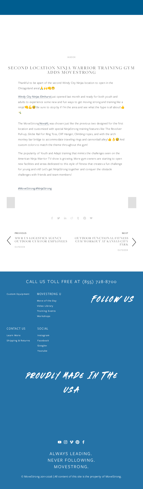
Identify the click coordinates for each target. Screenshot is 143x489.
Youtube (42, 350)
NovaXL (44, 123)
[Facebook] (83, 442)
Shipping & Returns (18, 340)
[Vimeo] (71, 442)
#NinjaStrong (44, 188)
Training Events (46, 310)
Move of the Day (47, 300)
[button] (11, 202)
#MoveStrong (26, 188)
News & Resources (106, 28)
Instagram (43, 335)
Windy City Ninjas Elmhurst (34, 96)
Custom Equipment (18, 294)
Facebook (43, 340)
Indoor (11, 28)
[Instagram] (65, 442)
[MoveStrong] (59, 442)
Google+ (42, 345)
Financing (84, 28)
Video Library (45, 305)
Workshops (43, 316)
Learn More (128, 28)
